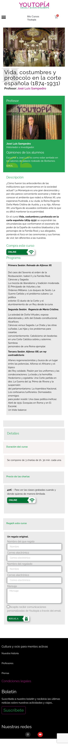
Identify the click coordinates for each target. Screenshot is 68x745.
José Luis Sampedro (31, 88)
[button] (3, 17)
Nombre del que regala (20, 541)
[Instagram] (28, 734)
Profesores (7, 663)
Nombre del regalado (19, 564)
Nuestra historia (10, 653)
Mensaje (12, 586)
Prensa (5, 673)
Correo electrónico (18, 552)
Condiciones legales (16, 681)
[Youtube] (40, 734)
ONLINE (12, 252)
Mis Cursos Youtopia (33, 18)
